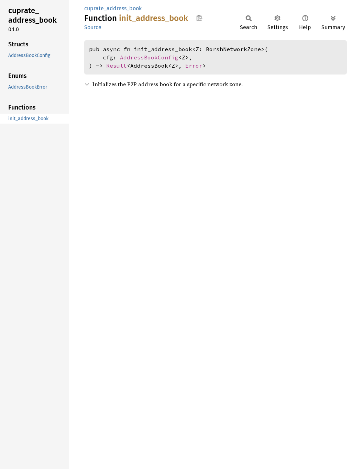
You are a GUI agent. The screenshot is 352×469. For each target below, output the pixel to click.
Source (92, 27)
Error (193, 65)
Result (116, 65)
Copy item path (199, 18)
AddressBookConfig (149, 57)
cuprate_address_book (113, 8)
